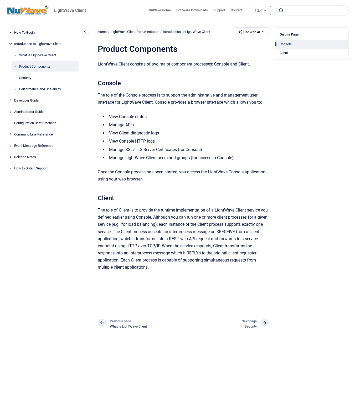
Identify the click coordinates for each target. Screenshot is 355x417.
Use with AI (251, 32)
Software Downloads (192, 10)
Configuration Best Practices (35, 123)
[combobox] (311, 11)
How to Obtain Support (31, 168)
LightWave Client (70, 10)
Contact (236, 10)
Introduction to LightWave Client (37, 44)
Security (25, 78)
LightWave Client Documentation (135, 32)
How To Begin (24, 32)
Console (286, 44)
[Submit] (281, 10)
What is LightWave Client (37, 55)
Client (284, 53)
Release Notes (25, 157)
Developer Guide (26, 100)
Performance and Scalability (40, 89)
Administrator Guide (29, 112)
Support (219, 10)
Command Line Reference (33, 134)
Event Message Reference (33, 146)
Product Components (34, 66)
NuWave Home (160, 10)
